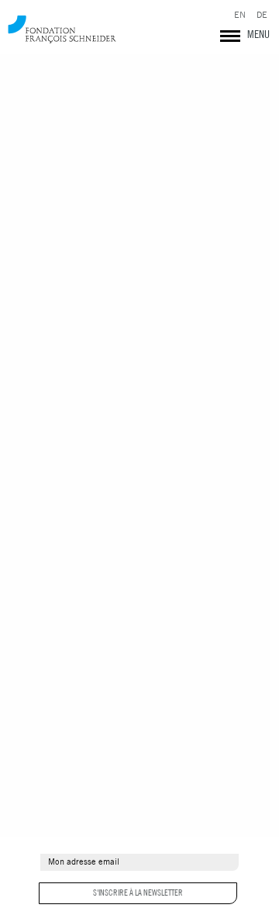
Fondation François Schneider (62, 29)
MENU (258, 34)
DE (262, 15)
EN (240, 15)
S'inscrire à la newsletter (138, 892)
